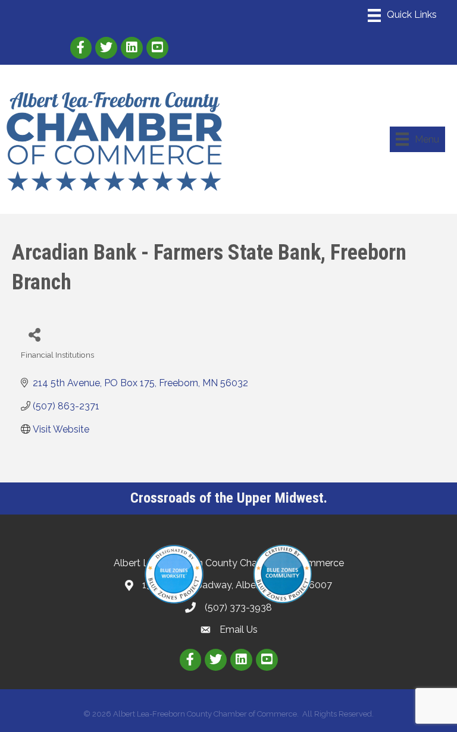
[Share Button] (34, 334)
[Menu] (402, 15)
